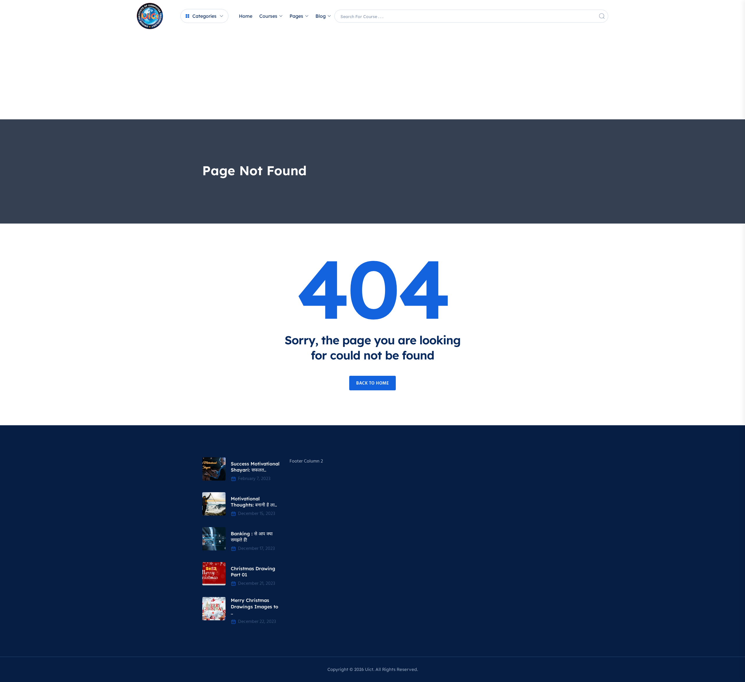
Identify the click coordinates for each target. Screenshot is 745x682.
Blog (320, 16)
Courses (268, 16)
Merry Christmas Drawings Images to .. (254, 606)
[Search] (601, 16)
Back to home (372, 383)
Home (245, 16)
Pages (296, 16)
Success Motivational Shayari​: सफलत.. (255, 467)
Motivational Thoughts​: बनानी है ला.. (254, 502)
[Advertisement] (372, 75)
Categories (204, 16)
